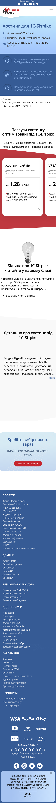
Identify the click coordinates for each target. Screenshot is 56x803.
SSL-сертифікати (11, 619)
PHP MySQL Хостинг (13, 517)
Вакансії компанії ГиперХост (17, 676)
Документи (8, 672)
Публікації (8, 662)
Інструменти (9, 636)
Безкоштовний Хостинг (15, 593)
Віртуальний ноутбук (13, 643)
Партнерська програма (15, 698)
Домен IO (8, 577)
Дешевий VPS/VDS (12, 524)
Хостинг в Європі (12, 534)
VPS (44, 787)
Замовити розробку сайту (16, 646)
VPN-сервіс (8, 612)
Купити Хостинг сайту (14, 500)
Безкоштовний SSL (13, 596)
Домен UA (8, 571)
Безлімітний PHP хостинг (16, 504)
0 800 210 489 (28, 4)
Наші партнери (11, 705)
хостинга (34, 787)
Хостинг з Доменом (13, 538)
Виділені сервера (12, 514)
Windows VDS (10, 511)
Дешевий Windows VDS (15, 528)
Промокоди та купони (14, 682)
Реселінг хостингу (12, 701)
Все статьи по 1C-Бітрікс (20, 295)
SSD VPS (7, 545)
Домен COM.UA (11, 574)
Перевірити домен (12, 564)
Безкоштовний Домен (14, 600)
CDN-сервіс (8, 616)
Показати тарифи (28, 463)
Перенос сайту (10, 639)
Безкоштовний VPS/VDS (15, 590)
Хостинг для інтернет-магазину (19, 548)
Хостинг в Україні (12, 531)
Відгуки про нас (11, 679)
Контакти (7, 659)
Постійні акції (10, 665)
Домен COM (9, 567)
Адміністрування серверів (16, 629)
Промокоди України (13, 686)
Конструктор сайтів (13, 633)
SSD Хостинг (9, 541)
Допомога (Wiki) (11, 669)
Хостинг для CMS (12, 622)
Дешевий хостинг (12, 521)
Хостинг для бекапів (13, 626)
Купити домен (10, 560)
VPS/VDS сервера (12, 507)
